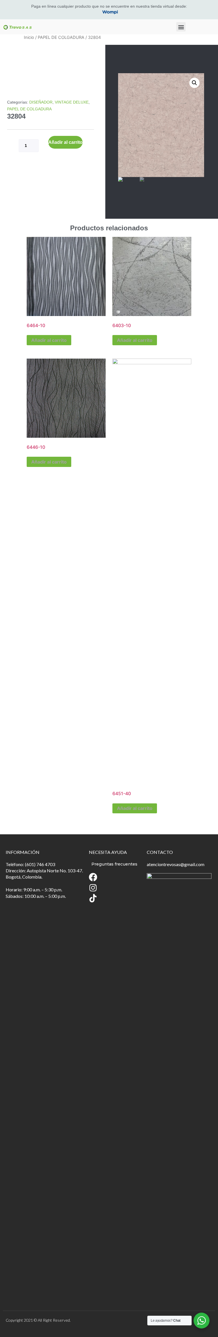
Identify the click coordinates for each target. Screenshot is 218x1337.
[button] (181, 26)
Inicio (29, 37)
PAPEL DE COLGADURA (61, 37)
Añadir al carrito (65, 142)
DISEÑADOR (41, 102)
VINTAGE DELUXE (72, 102)
